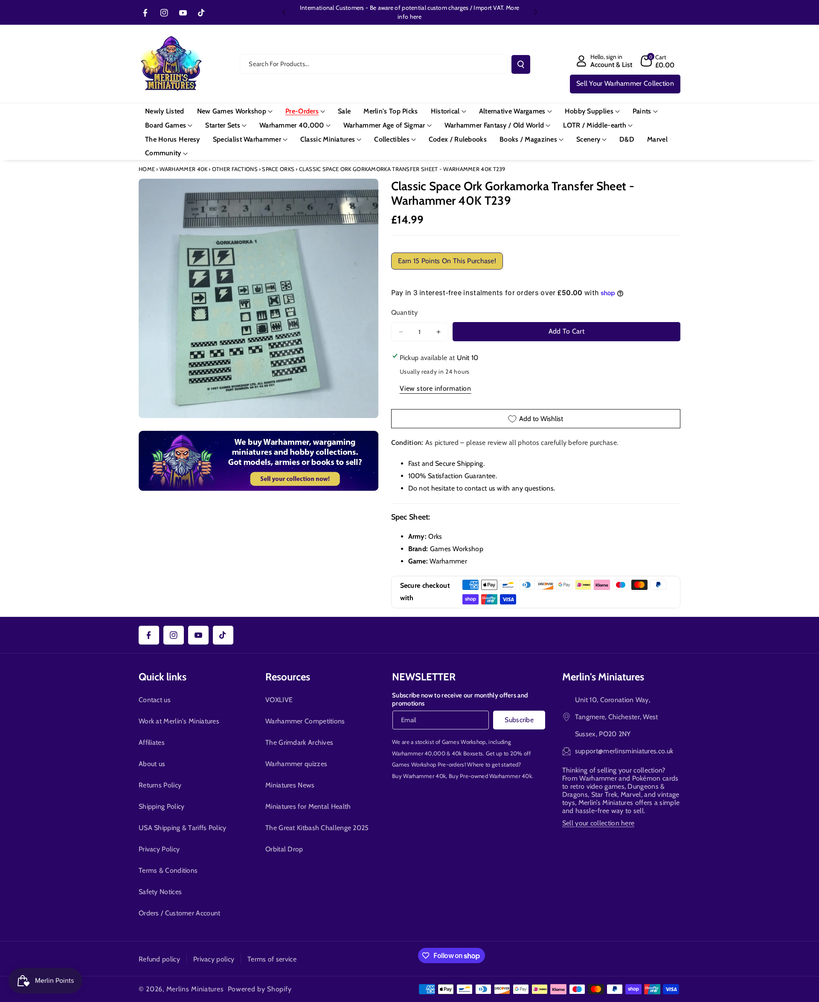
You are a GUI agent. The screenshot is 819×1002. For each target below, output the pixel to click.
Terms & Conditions (168, 870)
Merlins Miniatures (195, 989)
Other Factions (235, 169)
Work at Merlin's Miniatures (179, 721)
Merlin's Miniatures (603, 677)
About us (152, 764)
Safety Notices (160, 892)
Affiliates (152, 742)
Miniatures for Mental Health (308, 806)
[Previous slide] (283, 12)
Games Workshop (464, 741)
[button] (658, 61)
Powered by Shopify (260, 989)
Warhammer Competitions (305, 721)
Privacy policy (213, 959)
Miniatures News (290, 785)
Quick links (162, 677)
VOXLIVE (279, 700)
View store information (435, 388)
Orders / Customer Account (180, 913)
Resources (287, 677)
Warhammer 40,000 (418, 753)
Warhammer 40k (184, 169)
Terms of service (271, 959)
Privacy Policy (159, 849)
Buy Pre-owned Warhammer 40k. (491, 776)
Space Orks (278, 169)
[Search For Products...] (520, 64)
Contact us (155, 700)
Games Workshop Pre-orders (428, 764)
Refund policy (159, 959)
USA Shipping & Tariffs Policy (183, 828)
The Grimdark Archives (299, 742)
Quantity (404, 312)
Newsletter (424, 677)
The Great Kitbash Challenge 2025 (317, 828)
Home (147, 169)
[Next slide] (535, 12)
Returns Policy (160, 785)
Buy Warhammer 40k (419, 776)
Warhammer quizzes (296, 764)
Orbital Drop (284, 849)
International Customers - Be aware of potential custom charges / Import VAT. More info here (409, 12)
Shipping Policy (162, 806)
